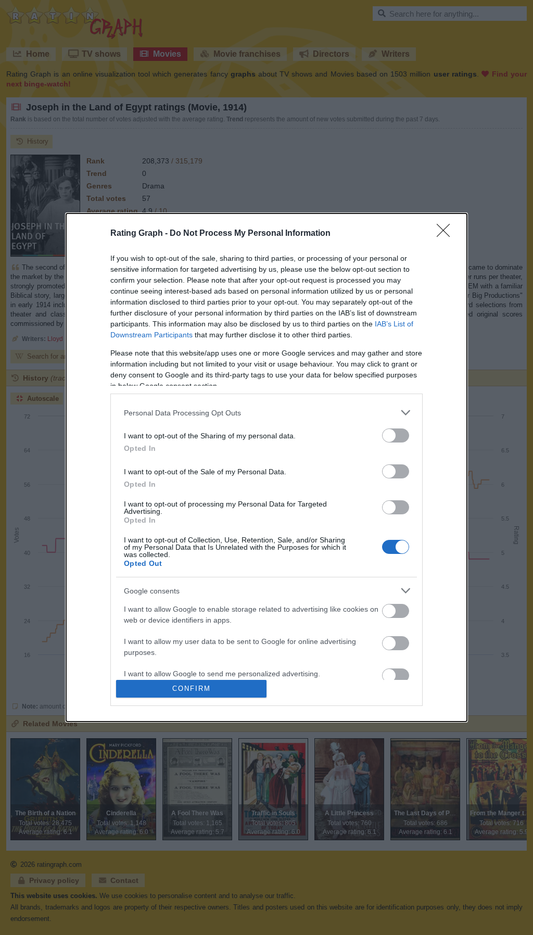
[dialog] (266, 467)
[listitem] (266, 412)
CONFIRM (191, 688)
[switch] (395, 435)
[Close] (446, 234)
